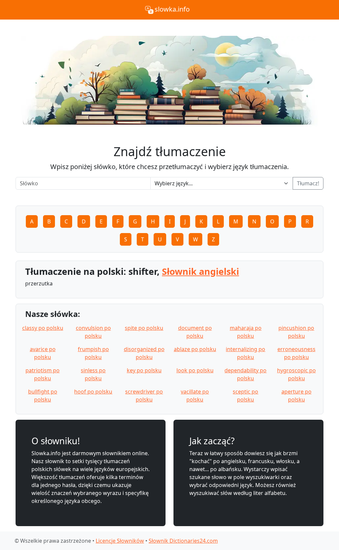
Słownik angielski (200, 271)
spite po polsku (144, 328)
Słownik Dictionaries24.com (183, 540)
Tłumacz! (308, 183)
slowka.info (172, 9)
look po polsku (195, 370)
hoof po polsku (93, 391)
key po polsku (144, 370)
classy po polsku (42, 328)
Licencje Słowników (120, 540)
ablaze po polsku (195, 349)
